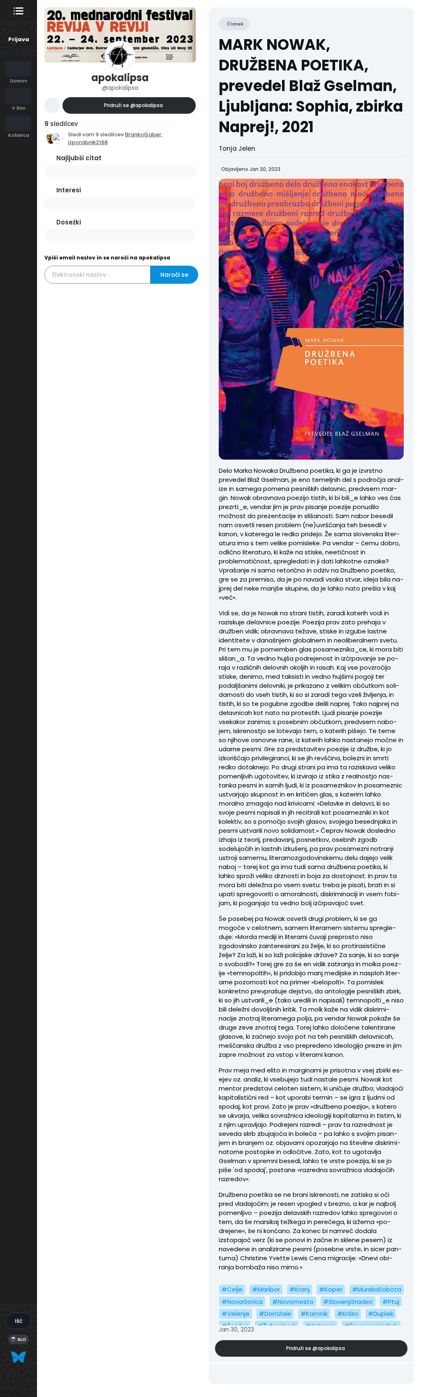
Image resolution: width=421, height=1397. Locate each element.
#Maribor (266, 1289)
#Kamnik (314, 1313)
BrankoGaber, (143, 134)
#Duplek (380, 1313)
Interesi (68, 190)
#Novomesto (293, 1301)
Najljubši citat (79, 158)
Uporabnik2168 (88, 142)
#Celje (232, 1289)
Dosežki (68, 222)
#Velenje (236, 1313)
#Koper (330, 1289)
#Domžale (275, 1313)
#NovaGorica (242, 1301)
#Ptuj (390, 1301)
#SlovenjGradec (348, 1301)
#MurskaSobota (376, 1289)
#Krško (348, 1313)
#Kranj (299, 1289)
